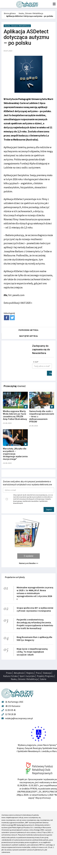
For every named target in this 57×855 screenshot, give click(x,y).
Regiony (30, 673)
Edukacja (47, 673)
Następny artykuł (28, 336)
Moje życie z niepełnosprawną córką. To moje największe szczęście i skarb (32, 651)
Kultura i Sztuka (10, 676)
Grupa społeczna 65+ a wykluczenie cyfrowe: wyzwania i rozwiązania (35, 609)
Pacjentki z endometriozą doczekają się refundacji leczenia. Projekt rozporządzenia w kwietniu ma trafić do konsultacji (35, 624)
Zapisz (50, 373)
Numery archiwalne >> (28, 563)
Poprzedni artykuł (29, 330)
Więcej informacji (43, 797)
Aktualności (19, 673)
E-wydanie (28, 556)
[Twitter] (12, 317)
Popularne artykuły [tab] (15, 577)
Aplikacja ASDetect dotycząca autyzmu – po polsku (29, 16)
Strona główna (10, 13)
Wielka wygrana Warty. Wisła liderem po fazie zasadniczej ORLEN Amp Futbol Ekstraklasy (15, 415)
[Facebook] (6, 317)
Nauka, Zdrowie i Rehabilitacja (31, 13)
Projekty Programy (45, 676)
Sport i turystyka (27, 676)
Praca (38, 673)
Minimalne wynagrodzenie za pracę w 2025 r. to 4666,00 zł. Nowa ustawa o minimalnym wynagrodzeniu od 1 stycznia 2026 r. (35, 593)
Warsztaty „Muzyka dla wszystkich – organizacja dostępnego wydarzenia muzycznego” (15, 453)
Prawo (9, 673)
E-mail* (35, 362)
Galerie (43, 679)
